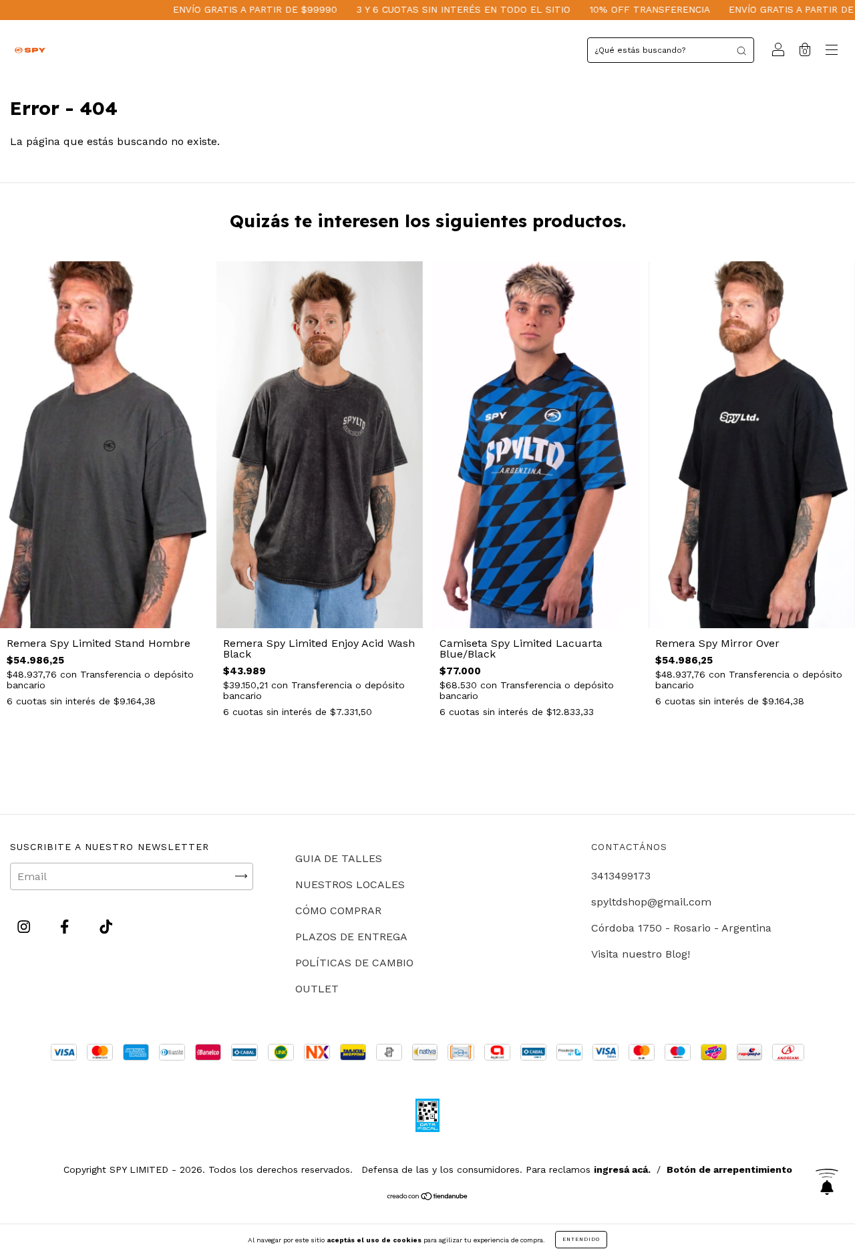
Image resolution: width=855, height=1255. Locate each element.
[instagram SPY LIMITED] (25, 926)
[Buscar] (741, 50)
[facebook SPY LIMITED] (66, 926)
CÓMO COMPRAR (338, 910)
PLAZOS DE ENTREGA (351, 936)
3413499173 (621, 875)
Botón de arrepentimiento (729, 1169)
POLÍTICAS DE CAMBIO (354, 962)
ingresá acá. (622, 1169)
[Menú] (831, 51)
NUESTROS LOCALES (350, 884)
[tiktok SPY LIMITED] (106, 926)
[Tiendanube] (428, 1197)
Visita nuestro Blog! (640, 954)
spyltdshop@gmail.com (651, 901)
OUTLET (317, 988)
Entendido (581, 1239)
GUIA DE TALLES (338, 858)
